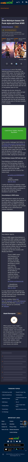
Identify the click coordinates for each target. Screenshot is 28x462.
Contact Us (4, 426)
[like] (7, 64)
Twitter (15, 301)
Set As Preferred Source (10, 30)
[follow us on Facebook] (8, 441)
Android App (19, 303)
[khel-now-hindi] (26, 2)
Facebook (9, 301)
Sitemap (22, 424)
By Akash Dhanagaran (7, 26)
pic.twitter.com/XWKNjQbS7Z (16, 175)
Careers (11, 421)
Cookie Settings (13, 432)
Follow (16, 26)
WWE (3, 18)
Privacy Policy (13, 426)
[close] (26, 451)
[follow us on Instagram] (11, 441)
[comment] (11, 64)
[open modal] (25, 423)
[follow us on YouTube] (17, 441)
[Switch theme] (22, 2)
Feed (21, 421)
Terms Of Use (5, 429)
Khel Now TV (23, 426)
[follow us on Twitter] (14, 441)
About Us (4, 424)
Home (3, 421)
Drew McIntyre (6, 69)
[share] (21, 64)
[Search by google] (19, 2)
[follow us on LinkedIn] (20, 441)
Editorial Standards (14, 429)
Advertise (12, 424)
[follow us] (16, 64)
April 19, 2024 (12, 181)
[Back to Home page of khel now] (7, 2)
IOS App (4, 304)
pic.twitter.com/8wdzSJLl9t (15, 281)
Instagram (22, 301)
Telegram (6, 306)
